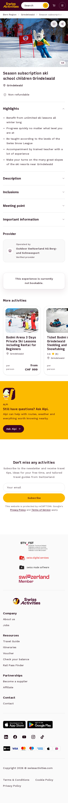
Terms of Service (41, 510)
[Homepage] (11, 5)
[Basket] (54, 5)
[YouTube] (24, 737)
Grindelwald (28, 14)
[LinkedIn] (6, 737)
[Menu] (62, 5)
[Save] (54, 24)
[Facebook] (15, 737)
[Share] (62, 24)
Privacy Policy (18, 510)
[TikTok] (42, 737)
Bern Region (9, 14)
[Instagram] (33, 737)
